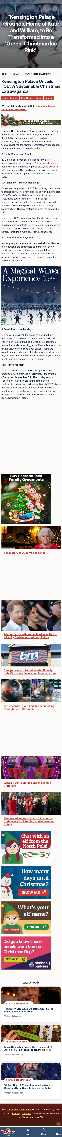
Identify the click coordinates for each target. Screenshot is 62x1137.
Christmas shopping (46, 163)
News (28, 1134)
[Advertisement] (31, 436)
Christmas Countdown (19, 1109)
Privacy (16, 1113)
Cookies (26, 1113)
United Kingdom (10, 98)
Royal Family (27, 98)
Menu (58, 1134)
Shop (43, 1134)
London (48, 98)
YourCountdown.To (32, 1117)
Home (5, 74)
